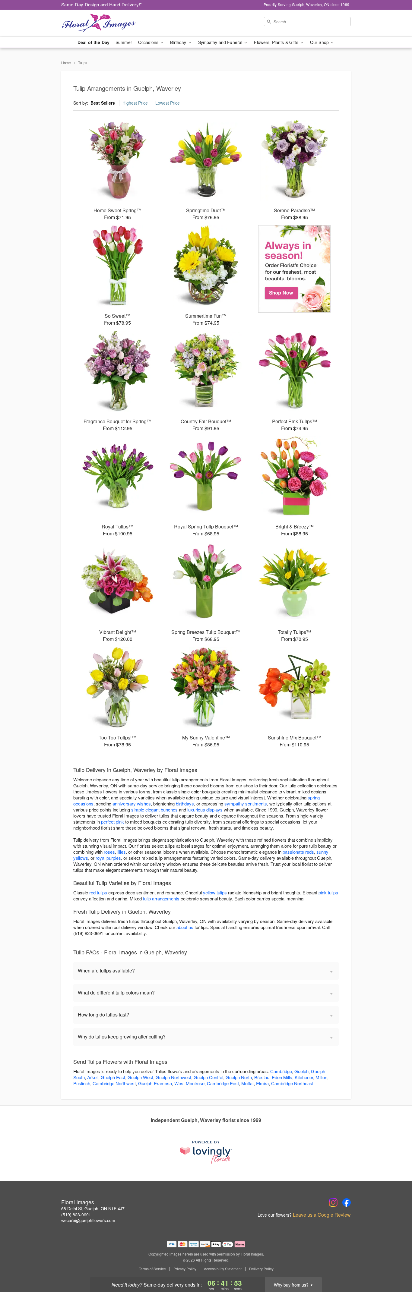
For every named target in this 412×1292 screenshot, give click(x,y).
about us (185, 927)
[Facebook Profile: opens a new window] (346, 1202)
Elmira (262, 1083)
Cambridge (281, 1071)
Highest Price (135, 103)
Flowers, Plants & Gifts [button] (276, 42)
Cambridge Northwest (114, 1083)
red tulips (98, 892)
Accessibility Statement (223, 1269)
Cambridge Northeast (292, 1083)
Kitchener (304, 1077)
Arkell (92, 1077)
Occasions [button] (149, 42)
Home (66, 62)
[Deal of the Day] (294, 269)
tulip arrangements (161, 898)
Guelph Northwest (173, 1077)
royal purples (108, 858)
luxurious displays (205, 809)
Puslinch (81, 1083)
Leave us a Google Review (322, 1215)
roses (109, 852)
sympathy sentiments (245, 803)
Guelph (301, 1071)
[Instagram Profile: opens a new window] (333, 1202)
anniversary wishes (132, 803)
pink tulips (328, 892)
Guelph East (113, 1077)
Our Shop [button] (320, 42)
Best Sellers (102, 103)
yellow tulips (215, 892)
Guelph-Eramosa (155, 1083)
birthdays (185, 803)
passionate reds (298, 852)
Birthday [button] (178, 42)
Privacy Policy (184, 1269)
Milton (321, 1077)
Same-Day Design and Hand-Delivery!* (101, 4)
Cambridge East (223, 1083)
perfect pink (112, 821)
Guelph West (140, 1077)
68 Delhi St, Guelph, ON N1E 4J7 (93, 1208)
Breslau (261, 1077)
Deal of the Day (93, 42)
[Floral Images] (104, 23)
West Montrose (189, 1083)
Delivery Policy (261, 1269)
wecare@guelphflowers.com (88, 1220)
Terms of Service (152, 1269)
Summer (124, 42)
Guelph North (239, 1077)
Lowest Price (167, 103)
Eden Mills (282, 1077)
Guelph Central (208, 1077)
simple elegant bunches (154, 809)
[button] (396, 1266)
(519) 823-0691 (76, 1215)
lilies (121, 852)
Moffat (247, 1083)
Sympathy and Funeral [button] (221, 42)
